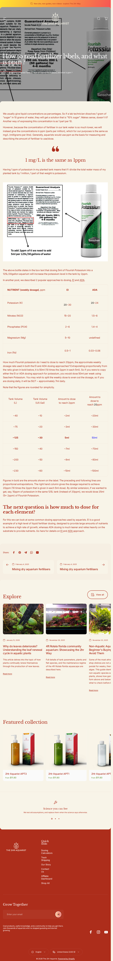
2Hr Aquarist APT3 (16, 773)
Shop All (45, 883)
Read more (7, 674)
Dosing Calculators (47, 851)
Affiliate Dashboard (46, 877)
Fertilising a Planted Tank (19, 72)
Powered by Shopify (66, 959)
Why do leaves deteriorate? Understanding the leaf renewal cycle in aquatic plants (22, 650)
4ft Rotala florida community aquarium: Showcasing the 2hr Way (65, 650)
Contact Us (45, 870)
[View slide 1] (52, 819)
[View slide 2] (55, 819)
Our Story (46, 864)
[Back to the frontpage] (4, 72)
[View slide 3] (59, 819)
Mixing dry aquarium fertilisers (31, 569)
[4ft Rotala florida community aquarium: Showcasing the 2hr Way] (66, 619)
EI (73, 280)
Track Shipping (45, 858)
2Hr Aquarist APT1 (58, 773)
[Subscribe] (58, 914)
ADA (82, 280)
